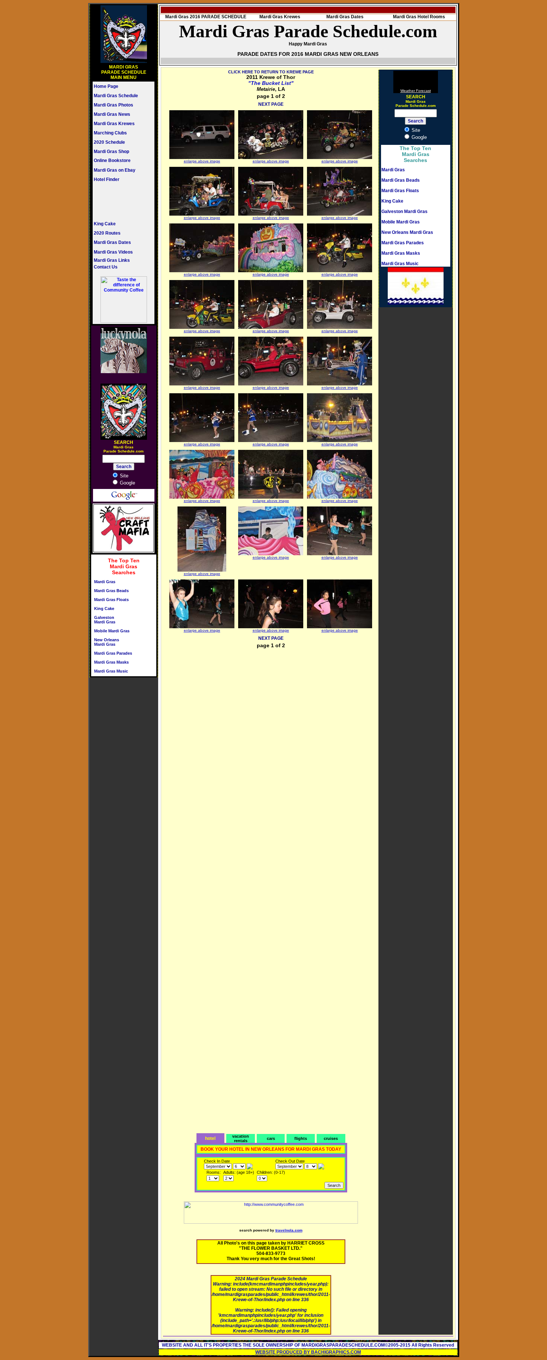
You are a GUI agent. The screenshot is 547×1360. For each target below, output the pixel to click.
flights (300, 1138)
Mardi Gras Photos (113, 105)
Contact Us (106, 267)
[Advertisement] (116, 201)
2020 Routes (107, 233)
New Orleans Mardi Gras (106, 642)
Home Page (106, 86)
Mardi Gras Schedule (116, 95)
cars (271, 1138)
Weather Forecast (415, 91)
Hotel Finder (106, 179)
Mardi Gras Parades (113, 653)
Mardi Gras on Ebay (114, 170)
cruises (331, 1138)
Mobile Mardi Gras (111, 631)
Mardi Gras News (112, 114)
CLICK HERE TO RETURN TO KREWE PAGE (271, 72)
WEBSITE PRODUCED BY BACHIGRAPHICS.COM (308, 1352)
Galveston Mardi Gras (104, 619)
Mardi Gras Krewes (114, 123)
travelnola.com (289, 1230)
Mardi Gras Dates (112, 242)
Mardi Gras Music (111, 671)
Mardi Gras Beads (111, 590)
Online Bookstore (112, 160)
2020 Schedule (109, 142)
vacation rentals (240, 1138)
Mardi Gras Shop (111, 151)
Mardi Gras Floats (111, 599)
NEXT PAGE (271, 104)
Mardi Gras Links (112, 260)
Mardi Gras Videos (113, 252)
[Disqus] (270, 749)
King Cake (105, 223)
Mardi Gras (104, 581)
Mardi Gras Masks (111, 662)
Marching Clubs (110, 133)
